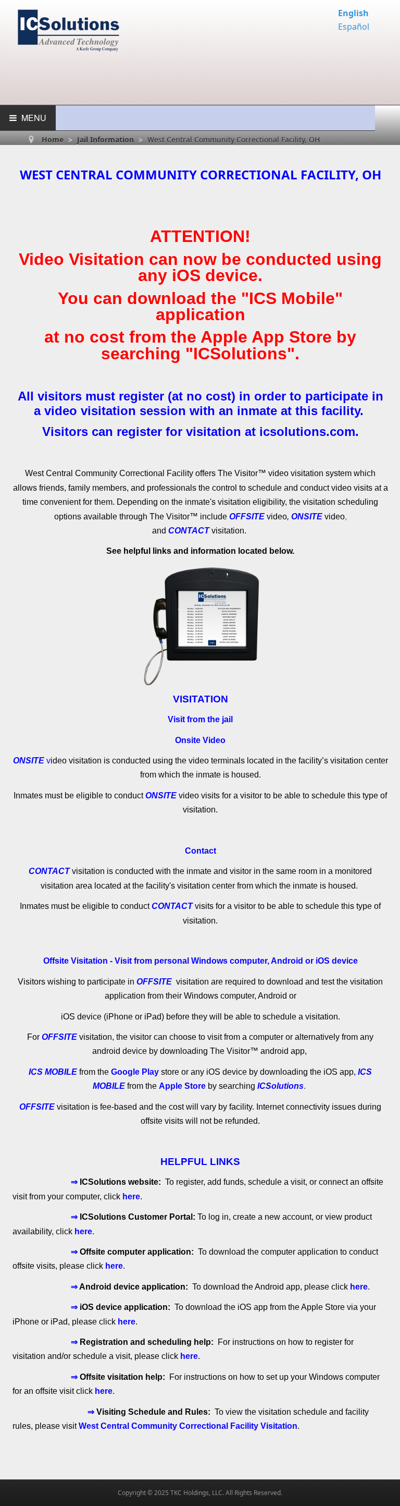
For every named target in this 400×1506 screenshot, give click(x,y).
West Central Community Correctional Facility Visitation (188, 1426)
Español (353, 26)
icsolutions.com (307, 431)
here (131, 1196)
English (353, 13)
